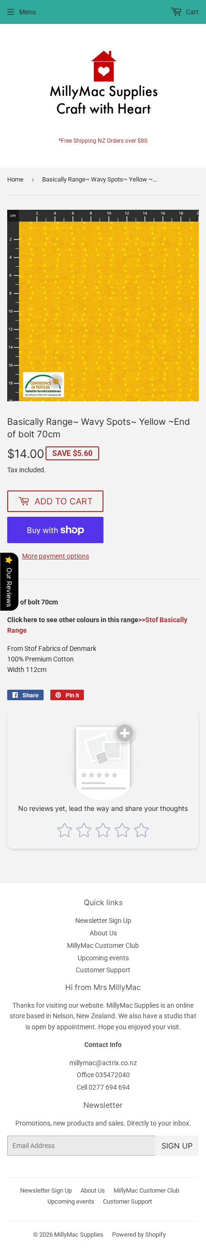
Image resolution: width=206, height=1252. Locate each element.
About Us (103, 933)
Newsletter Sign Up (103, 920)
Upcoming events (103, 958)
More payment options (55, 556)
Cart (191, 12)
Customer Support (103, 970)
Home (15, 179)
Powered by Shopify (139, 1234)
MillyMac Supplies (78, 1234)
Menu (27, 12)
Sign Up (177, 1145)
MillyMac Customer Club (103, 945)
